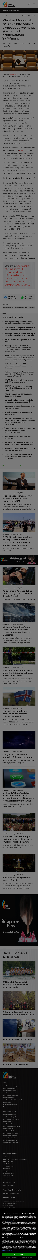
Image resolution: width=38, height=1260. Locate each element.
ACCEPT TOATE (19, 1254)
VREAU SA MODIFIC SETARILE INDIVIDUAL (19, 1257)
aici (33, 1229)
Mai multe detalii (10, 1221)
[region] (19, 1234)
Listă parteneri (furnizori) (7, 1250)
